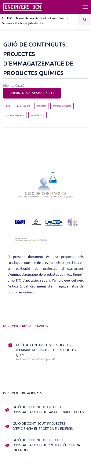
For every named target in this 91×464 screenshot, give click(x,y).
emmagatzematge (62, 105)
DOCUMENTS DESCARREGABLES (32, 93)
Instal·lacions (37, 115)
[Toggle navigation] (85, 7)
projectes (41, 105)
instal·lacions (23, 105)
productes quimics (15, 115)
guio (8, 105)
